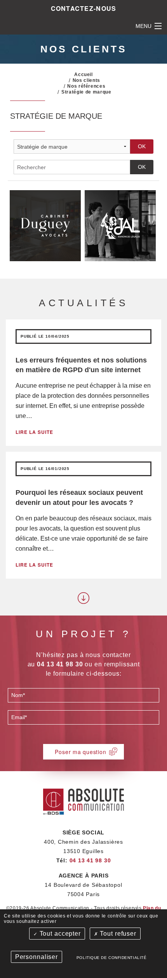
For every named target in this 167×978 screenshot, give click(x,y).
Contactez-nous (84, 8)
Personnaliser (36, 957)
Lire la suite (34, 431)
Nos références (86, 86)
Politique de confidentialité (111, 957)
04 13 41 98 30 (90, 860)
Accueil (83, 74)
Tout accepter (59, 933)
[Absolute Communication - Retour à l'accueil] (84, 800)
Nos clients (86, 80)
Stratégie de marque (86, 92)
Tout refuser (117, 933)
